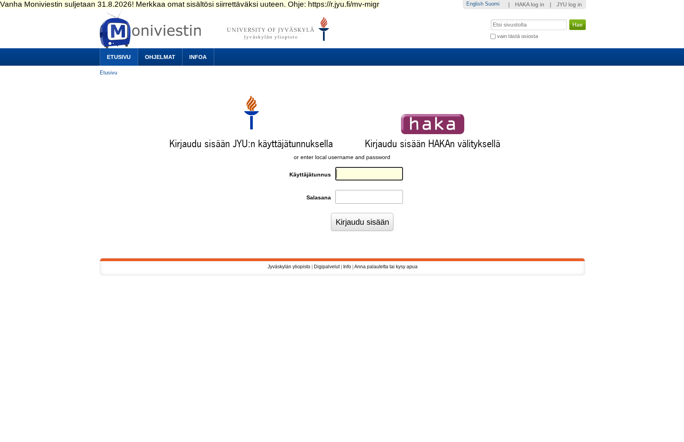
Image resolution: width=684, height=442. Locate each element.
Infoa (198, 57)
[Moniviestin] (217, 45)
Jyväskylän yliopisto (289, 266)
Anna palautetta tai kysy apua (386, 266)
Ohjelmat (160, 57)
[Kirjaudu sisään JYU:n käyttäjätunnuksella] (251, 128)
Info (347, 266)
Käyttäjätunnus (310, 175)
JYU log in (569, 5)
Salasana (318, 198)
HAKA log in (529, 5)
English (474, 4)
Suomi (492, 4)
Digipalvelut (327, 266)
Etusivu (119, 57)
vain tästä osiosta (517, 36)
